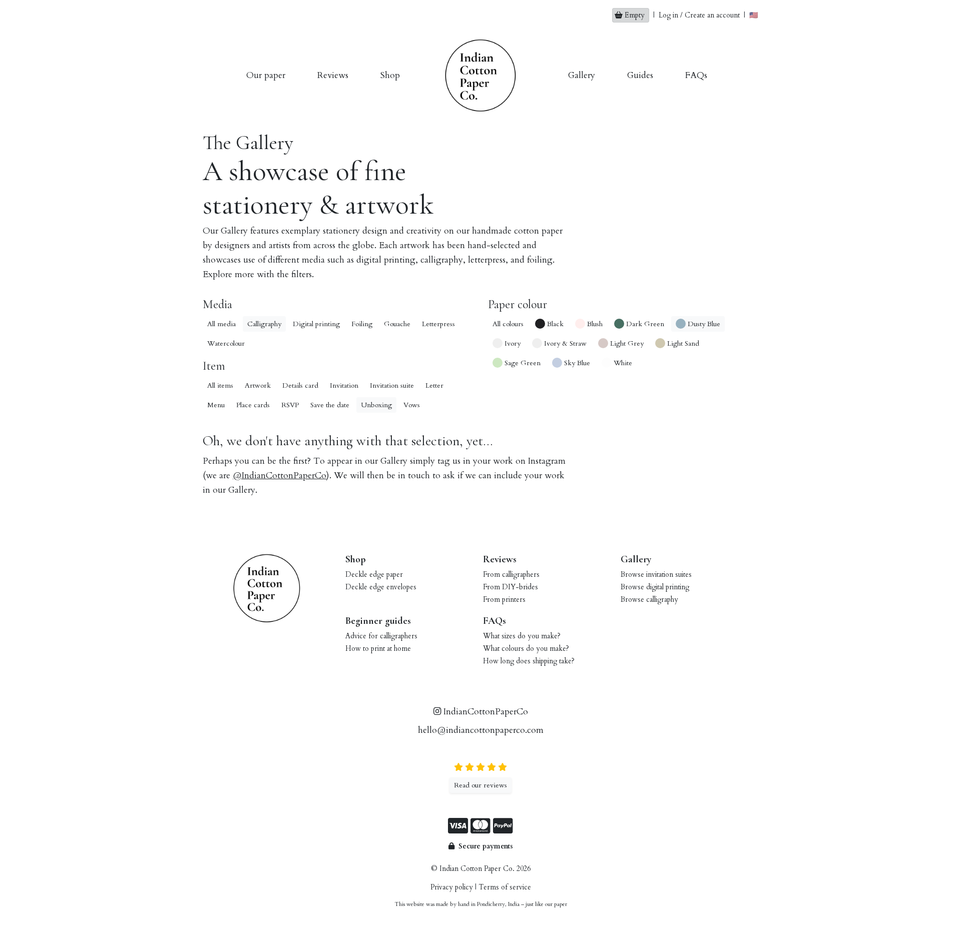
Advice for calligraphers (381, 636)
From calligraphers (511, 574)
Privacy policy (451, 887)
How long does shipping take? (529, 661)
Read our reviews (480, 785)
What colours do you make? (526, 648)
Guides (640, 75)
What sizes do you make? (522, 636)
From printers (504, 599)
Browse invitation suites (656, 574)
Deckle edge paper (374, 574)
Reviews (332, 75)
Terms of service (504, 887)
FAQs (696, 75)
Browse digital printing (655, 587)
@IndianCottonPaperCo (279, 475)
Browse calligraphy (649, 599)
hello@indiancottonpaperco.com (481, 730)
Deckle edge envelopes (380, 587)
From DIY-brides (510, 587)
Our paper (265, 75)
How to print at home (378, 648)
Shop (390, 75)
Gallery (581, 75)
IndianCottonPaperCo (484, 711)
